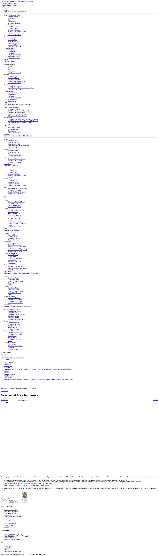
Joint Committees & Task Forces (17, 188)
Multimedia (7, 271)
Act (19, 205)
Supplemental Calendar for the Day (18, 145)
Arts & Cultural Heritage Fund (94, 488)
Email (26, 536)
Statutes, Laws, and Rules (11, 230)
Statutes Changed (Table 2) (16, 251)
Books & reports (13, 349)
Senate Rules (12, 94)
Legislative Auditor (13, 316)
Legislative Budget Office (15, 109)
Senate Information (13, 329)
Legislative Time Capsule (15, 339)
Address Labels (12, 99)
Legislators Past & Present (15, 334)
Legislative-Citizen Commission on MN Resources (23, 119)
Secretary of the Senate (14, 86)
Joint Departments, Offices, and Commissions (17, 104)
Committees (7, 164)
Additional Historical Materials (62, 369)
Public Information (13, 43)
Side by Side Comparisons (15, 193)
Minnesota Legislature (9, 3)
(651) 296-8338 (9, 536)
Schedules (7, 134)
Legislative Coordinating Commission (19, 111)
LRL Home (4, 388)
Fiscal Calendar (12, 147)
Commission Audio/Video (15, 303)
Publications (8, 304)
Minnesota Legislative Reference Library (12, 358)
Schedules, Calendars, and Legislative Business (18, 136)
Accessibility (12, 131)
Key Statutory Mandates (50, 379)
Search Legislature (6, 5)
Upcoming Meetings (14, 30)
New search (4, 391)
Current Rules (12, 256)
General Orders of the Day (16, 155)
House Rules (12, 51)
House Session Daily (14, 322)
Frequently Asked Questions (12, 516)
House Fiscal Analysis (14, 311)
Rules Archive (12, 260)
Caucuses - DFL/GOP (14, 46)
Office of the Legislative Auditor (17, 114)
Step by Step (8, 376)
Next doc (155, 400)
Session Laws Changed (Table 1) (17, 250)
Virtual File (49, 369)
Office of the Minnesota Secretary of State (29, 488)
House (6, 10)
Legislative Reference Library (16, 112)
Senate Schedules (13, 150)
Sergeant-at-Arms (13, 45)
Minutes (10, 33)
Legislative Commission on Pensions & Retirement (23, 121)
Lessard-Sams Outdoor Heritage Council (20, 122)
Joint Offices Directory (14, 127)
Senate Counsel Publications (16, 314)
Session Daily (12, 283)
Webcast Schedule (13, 279)
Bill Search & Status (14, 218)
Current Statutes (12, 236)
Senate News (8, 548)
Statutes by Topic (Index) (15, 238)
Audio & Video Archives (15, 281)
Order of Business (13, 142)
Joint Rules (11, 53)
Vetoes (10, 225)
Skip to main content (7, 1)
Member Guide (12, 327)
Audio (17, 278)
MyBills (10, 220)
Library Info (8, 377)
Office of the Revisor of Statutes (17, 116)
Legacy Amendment (14, 132)
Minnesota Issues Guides (15, 346)
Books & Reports (9, 362)
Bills (5, 195)
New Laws (11, 347)
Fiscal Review (12, 344)
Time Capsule (42, 369)
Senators (10, 66)
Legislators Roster (13, 326)
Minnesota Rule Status (14, 261)
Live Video (11, 278)
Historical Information (10, 510)
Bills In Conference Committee (17, 192)
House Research (13, 41)
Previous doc (4, 400)
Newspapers (8, 366)
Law (5, 228)
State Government (16, 369)
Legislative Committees (11, 165)
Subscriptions (12, 101)
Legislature (7, 369)
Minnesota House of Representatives (15, 11)
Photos (10, 284)
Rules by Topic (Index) (15, 258)
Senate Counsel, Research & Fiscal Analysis (21, 88)
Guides (6, 371)
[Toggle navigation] (1, 7)
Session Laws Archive (14, 248)
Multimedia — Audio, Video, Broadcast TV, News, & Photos (22, 273)
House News (8, 546)
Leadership (11, 18)
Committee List (12, 26)
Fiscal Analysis (12, 40)
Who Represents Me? (14, 23)
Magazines (7, 364)
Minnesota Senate (9, 61)
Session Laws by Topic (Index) (17, 246)
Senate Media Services (14, 293)
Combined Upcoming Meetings (17, 159)
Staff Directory (33, 379)
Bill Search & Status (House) (16, 202)
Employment (12, 21)
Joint (5, 102)
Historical (7, 367)
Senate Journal (12, 93)
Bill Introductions (13, 203)
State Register (12, 263)
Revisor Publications (14, 317)
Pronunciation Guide (14, 56)
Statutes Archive (13, 240)
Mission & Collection (10, 379)
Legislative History (9, 374)
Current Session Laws (14, 227)
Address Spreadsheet (14, 58)
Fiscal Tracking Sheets (14, 207)
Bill (16, 205)
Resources (15, 376)
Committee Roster (13, 28)
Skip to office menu (18, 1)
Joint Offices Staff (13, 129)
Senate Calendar (13, 154)
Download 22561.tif (23, 400)
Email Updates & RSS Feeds (12, 551)
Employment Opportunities (65, 379)
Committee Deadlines (14, 35)
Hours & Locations (22, 379)
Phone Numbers (9, 537)
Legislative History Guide (15, 332)
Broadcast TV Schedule (15, 160)
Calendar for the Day (14, 144)
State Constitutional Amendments (17, 268)
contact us (11, 485)
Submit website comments (12, 539)
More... (10, 124)
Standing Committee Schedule (17, 31)
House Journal (12, 50)
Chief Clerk (11, 38)
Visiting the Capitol (10, 513)
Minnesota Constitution (15, 266)
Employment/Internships (11, 511)
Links (6, 372)
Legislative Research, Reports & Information (17, 306)
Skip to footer (29, 1)
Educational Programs (14, 54)
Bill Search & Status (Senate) (16, 210)
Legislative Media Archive (15, 299)
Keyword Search (13, 235)
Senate (6, 59)
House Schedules (13, 141)
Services (40, 379)
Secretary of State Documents (18, 388)
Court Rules (11, 270)
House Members (13, 16)
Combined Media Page (14, 298)
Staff (9, 20)
